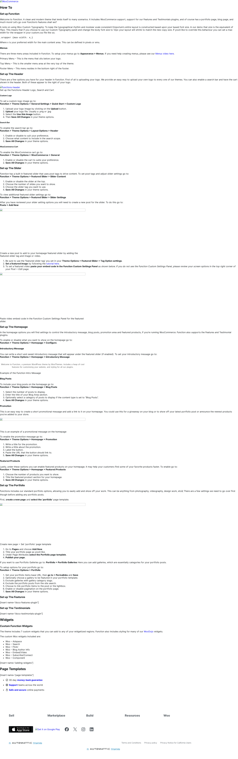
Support (13, 685)
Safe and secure (17, 690)
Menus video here (164, 53)
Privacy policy (150, 743)
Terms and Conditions (131, 743)
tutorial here (52, 263)
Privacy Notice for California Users (175, 743)
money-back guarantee (30, 680)
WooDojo (148, 631)
